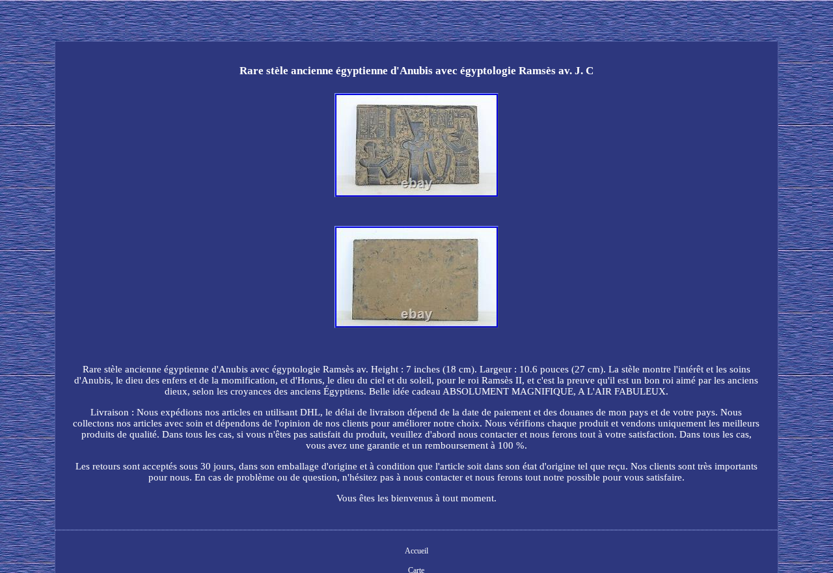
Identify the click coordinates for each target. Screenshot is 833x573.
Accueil (416, 550)
